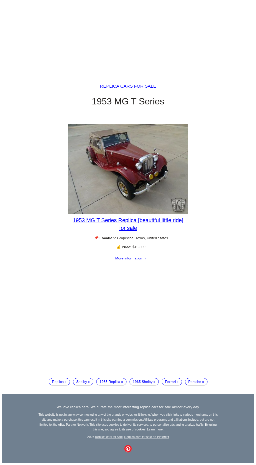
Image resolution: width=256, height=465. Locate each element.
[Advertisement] (128, 37)
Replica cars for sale (128, 86)
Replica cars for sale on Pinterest (146, 436)
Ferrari (170, 382)
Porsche (194, 382)
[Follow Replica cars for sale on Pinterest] (128, 451)
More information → (131, 258)
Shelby (81, 382)
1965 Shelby (142, 382)
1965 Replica (110, 382)
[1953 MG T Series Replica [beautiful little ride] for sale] (128, 213)
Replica (58, 382)
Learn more (155, 429)
